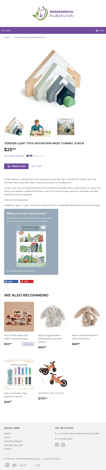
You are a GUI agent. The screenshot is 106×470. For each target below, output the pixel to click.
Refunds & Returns (13, 441)
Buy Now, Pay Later (13, 445)
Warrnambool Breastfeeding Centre (25, 458)
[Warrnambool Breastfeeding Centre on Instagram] (63, 445)
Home (6, 37)
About (7, 437)
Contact (7, 448)
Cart (101, 30)
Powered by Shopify (51, 458)
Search (7, 433)
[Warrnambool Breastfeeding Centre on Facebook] (57, 445)
